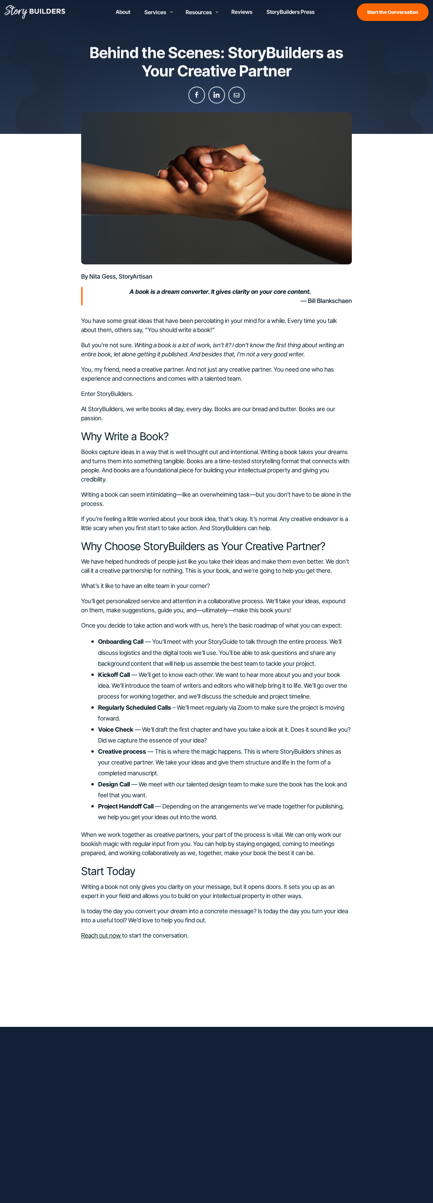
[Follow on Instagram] (62, 1077)
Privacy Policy (242, 1184)
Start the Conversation (392, 12)
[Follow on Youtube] (89, 1077)
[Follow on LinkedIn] (75, 1077)
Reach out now (101, 935)
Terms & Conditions (284, 1184)
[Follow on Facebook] (48, 1077)
